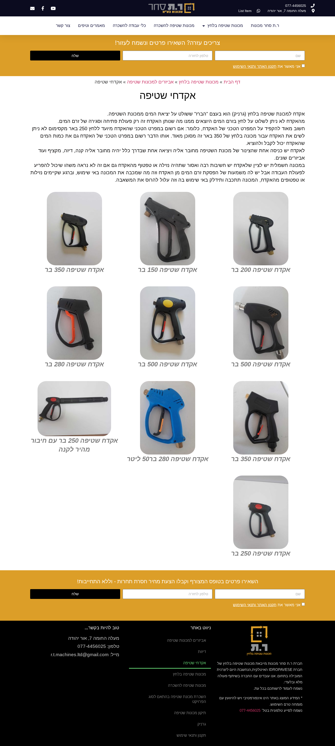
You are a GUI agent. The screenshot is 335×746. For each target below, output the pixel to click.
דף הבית (232, 81)
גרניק (201, 724)
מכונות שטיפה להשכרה (174, 25)
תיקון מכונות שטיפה (190, 713)
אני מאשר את (266, 66)
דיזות (202, 652)
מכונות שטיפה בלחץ (225, 25)
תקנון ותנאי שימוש (191, 735)
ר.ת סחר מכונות (265, 25)
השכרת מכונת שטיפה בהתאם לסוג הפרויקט (177, 699)
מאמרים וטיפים (91, 25)
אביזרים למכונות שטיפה (150, 81)
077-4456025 (250, 710)
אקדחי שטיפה (194, 663)
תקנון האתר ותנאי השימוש (254, 66)
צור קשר (63, 25)
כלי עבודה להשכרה (129, 25)
